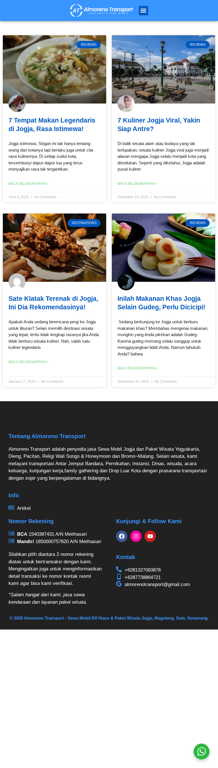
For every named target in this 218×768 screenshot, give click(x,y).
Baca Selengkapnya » (29, 184)
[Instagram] (136, 536)
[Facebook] (121, 536)
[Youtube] (150, 536)
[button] (143, 10)
